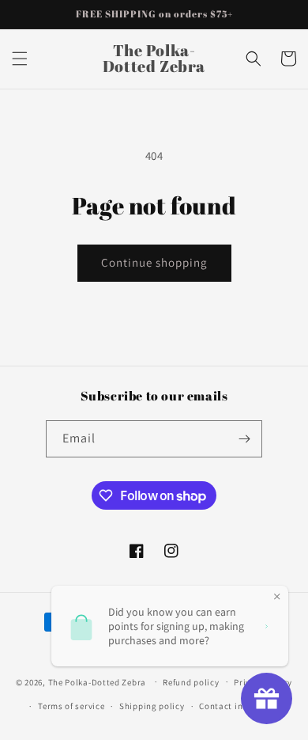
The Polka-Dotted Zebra (97, 681)
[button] (19, 58)
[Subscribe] (244, 438)
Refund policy (191, 682)
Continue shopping (154, 262)
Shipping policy (152, 706)
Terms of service (71, 706)
